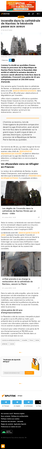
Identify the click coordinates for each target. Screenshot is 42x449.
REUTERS (4, 56)
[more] (39, 217)
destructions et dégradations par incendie (16, 152)
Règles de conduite (7, 424)
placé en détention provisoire (24, 91)
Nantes (37, 340)
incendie (12, 344)
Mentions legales (19, 413)
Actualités (24, 340)
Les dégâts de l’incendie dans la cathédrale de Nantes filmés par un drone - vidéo (19, 211)
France (31, 340)
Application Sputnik (20, 424)
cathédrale (4, 344)
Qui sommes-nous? (7, 413)
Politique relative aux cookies (10, 419)
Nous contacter (5, 416)
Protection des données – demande (12, 421)
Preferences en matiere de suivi (11, 427)
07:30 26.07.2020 (6, 30)
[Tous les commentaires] (3, 446)
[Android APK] (7, 432)
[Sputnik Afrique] (6, 14)
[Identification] (29, 14)
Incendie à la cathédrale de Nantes (11, 340)
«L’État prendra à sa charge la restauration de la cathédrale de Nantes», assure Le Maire (17, 281)
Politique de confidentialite (19, 416)
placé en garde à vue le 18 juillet (20, 234)
